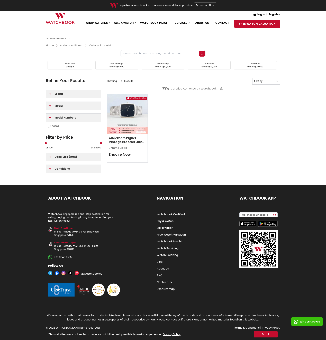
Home (50, 45)
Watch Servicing (167, 248)
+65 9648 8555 (63, 257)
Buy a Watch (165, 221)
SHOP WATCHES (97, 23)
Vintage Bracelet (100, 45)
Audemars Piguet (71, 45)
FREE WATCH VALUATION (257, 24)
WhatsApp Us (310, 322)
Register (274, 14)
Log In (261, 14)
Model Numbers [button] (65, 118)
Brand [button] (59, 94)
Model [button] (59, 106)
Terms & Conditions (246, 328)
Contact (222, 23)
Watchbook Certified (171, 214)
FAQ (159, 275)
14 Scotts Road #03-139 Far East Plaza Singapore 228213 (76, 232)
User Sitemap (166, 289)
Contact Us (164, 282)
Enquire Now (120, 154)
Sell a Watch (165, 228)
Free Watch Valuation (171, 235)
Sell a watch (124, 23)
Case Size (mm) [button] (66, 157)
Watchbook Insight (155, 23)
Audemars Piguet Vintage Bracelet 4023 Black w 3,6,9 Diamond (126, 142)
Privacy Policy (171, 334)
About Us (163, 269)
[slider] (46, 143)
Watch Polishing (167, 255)
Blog (159, 262)
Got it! (265, 334)
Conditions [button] (62, 169)
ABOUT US (202, 23)
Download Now (205, 5)
